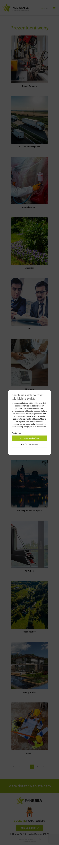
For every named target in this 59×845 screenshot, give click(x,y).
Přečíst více (16, 433)
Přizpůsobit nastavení (29, 444)
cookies (18, 406)
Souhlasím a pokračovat (29, 438)
